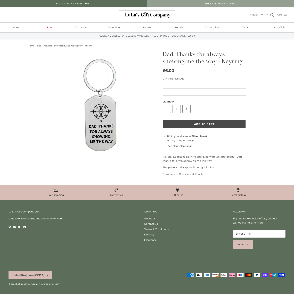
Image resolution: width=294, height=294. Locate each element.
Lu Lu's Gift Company (27, 284)
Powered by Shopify (49, 284)
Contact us (151, 223)
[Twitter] (10, 227)
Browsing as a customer (73, 3)
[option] (101, 105)
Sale (49, 27)
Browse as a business (220, 3)
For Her (147, 27)
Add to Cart (204, 124)
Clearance (150, 240)
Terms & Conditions (156, 229)
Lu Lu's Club (278, 27)
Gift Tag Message (173, 78)
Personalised (212, 27)
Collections (114, 27)
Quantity (168, 101)
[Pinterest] (24, 227)
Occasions (82, 27)
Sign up (243, 244)
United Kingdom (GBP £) (28, 275)
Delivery (149, 234)
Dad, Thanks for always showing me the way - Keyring (65, 45)
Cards (245, 27)
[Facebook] (14, 227)
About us (150, 218)
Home (16, 27)
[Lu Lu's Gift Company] (147, 15)
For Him (180, 27)
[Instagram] (19, 227)
